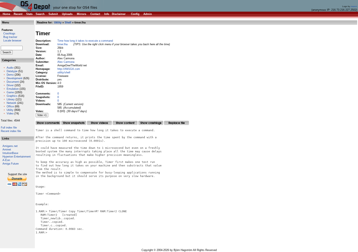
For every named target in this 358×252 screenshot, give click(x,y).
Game (10, 92)
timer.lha (62, 44)
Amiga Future (10, 163)
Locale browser (11, 40)
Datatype (12, 71)
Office (10, 106)
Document (13, 81)
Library (11, 99)
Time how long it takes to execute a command (85, 40)
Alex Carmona (65, 61)
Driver (10, 85)
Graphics (12, 95)
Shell (68, 22)
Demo (10, 74)
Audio (10, 67)
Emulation (13, 88)
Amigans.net (10, 146)
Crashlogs (8, 33)
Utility (10, 109)
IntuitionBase (10, 153)
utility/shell (63, 72)
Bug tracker (9, 37)
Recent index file (11, 131)
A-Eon (6, 160)
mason (354, 6)
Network (11, 102)
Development (14, 78)
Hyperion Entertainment (16, 156)
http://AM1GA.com (68, 68)
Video (10, 113)
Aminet (6, 149)
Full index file (9, 127)
